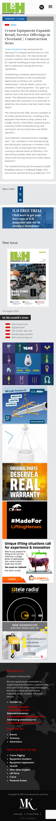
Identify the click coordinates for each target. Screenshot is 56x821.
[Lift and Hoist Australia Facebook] (20, 189)
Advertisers (16, 741)
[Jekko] (24, 538)
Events (13, 734)
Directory (15, 738)
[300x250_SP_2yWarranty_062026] (24, 499)
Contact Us (16, 702)
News (13, 24)
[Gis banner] (24, 658)
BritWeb (32, 818)
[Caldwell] (28, 581)
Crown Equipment (14, 49)
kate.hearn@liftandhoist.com (24, 722)
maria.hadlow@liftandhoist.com (25, 716)
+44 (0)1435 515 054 (18, 710)
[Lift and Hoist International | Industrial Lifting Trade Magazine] (13, 8)
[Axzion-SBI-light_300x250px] (24, 422)
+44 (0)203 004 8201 (18, 707)
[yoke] (28, 384)
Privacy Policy (33, 814)
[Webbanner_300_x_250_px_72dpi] (24, 620)
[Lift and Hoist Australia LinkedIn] (20, 200)
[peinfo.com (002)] (24, 461)
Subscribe (18, 814)
